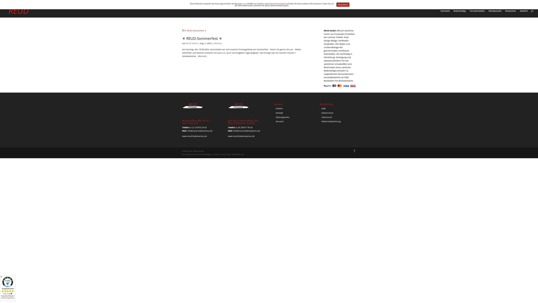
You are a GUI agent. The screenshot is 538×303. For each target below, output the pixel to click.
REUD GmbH (192, 43)
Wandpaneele (495, 11)
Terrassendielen (477, 11)
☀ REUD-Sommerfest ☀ (202, 38)
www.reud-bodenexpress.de (241, 136)
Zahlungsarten (282, 117)
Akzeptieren (343, 4)
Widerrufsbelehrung (331, 121)
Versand (279, 121)
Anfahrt (279, 108)
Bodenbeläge (460, 11)
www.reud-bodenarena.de (194, 136)
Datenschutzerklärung (278, 3)
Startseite (445, 11)
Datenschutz (327, 113)
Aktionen (218, 43)
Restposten (510, 11)
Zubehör (524, 11)
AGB (323, 108)
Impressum (327, 117)
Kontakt (279, 113)
